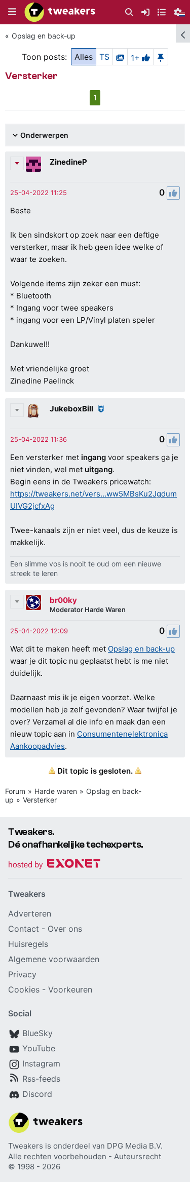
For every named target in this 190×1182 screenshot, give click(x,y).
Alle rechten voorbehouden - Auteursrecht (84, 1156)
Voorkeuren (70, 989)
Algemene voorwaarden (53, 959)
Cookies (24, 989)
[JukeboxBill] (33, 410)
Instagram (41, 1063)
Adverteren (29, 913)
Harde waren (55, 791)
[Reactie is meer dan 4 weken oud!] (38, 192)
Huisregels (28, 944)
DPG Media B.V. (135, 1146)
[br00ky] (33, 602)
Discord (37, 1094)
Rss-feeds (41, 1079)
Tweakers (25, 1146)
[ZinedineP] (33, 164)
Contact (23, 929)
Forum (15, 791)
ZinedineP (68, 162)
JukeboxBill (71, 408)
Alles (83, 57)
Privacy (22, 974)
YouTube (38, 1048)
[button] (12, 12)
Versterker (40, 799)
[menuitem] (129, 12)
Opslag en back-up (43, 35)
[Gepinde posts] (161, 57)
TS (104, 57)
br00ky (63, 600)
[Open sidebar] (183, 33)
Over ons (65, 929)
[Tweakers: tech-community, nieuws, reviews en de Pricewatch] (59, 12)
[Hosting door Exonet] (54, 865)
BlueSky (37, 1033)
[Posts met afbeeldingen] (120, 57)
